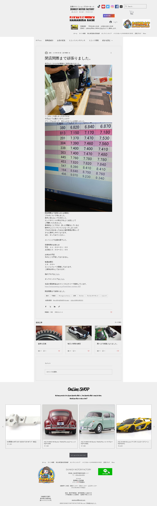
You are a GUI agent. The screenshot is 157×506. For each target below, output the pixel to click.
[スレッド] (121, 6)
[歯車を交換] (49, 333)
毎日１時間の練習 (74, 344)
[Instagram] (112, 6)
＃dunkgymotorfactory (64, 296)
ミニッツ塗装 (94, 40)
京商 (74, 296)
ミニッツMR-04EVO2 (77, 300)
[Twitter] (108, 6)
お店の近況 (61, 40)
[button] (132, 13)
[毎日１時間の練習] (78, 333)
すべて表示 (118, 322)
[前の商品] (3, 427)
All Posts (39, 40)
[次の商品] (154, 427)
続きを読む (106, 40)
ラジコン (81, 296)
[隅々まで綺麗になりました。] (108, 333)
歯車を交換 (42, 344)
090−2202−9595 (80, 475)
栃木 (47, 296)
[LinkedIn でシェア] (55, 306)
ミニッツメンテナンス (77, 40)
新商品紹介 (49, 40)
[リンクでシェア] (59, 306)
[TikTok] (99, 6)
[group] (78, 427)
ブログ (101, 28)
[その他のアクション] (111, 53)
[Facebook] (116, 6)
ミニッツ (104, 296)
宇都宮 (54, 296)
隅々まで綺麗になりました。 (107, 344)
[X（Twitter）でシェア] (50, 306)
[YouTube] (103, 6)
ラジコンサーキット (92, 296)
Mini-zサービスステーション (61, 300)
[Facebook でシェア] (46, 306)
